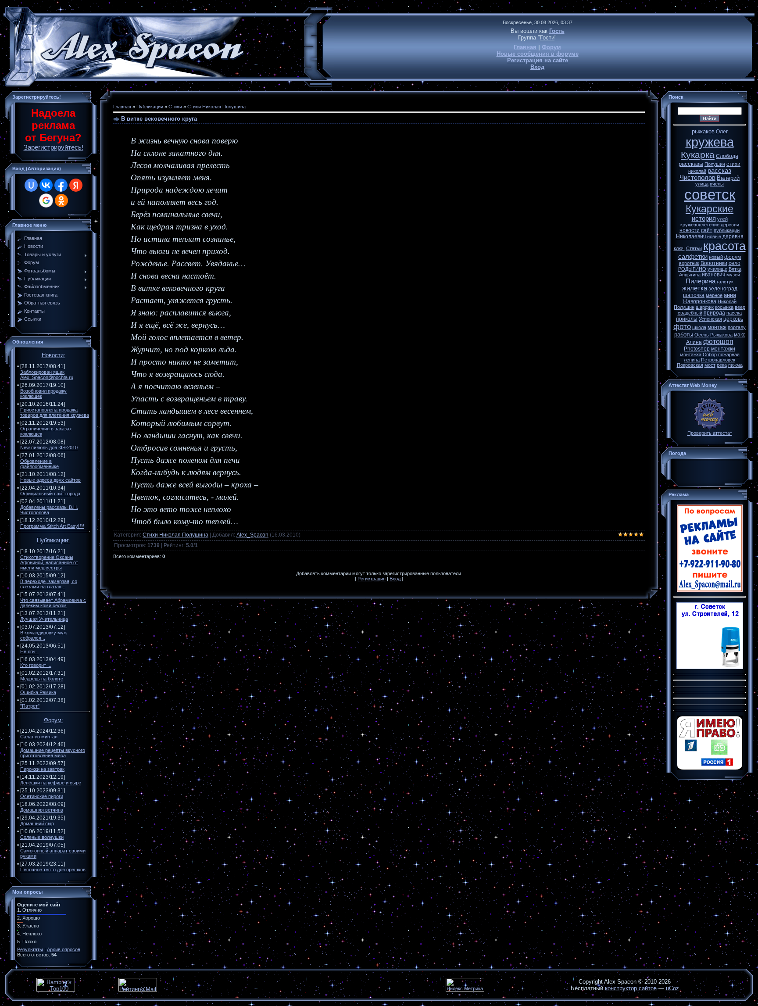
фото (682, 326)
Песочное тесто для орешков (53, 869)
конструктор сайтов (631, 988)
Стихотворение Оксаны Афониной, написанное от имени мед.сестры (49, 562)
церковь (733, 319)
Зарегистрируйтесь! (53, 147)
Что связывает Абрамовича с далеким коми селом (53, 603)
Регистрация (372, 578)
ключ (679, 248)
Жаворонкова (699, 301)
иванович (713, 275)
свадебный (690, 312)
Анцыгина (690, 274)
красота (724, 246)
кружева (710, 142)
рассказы (691, 164)
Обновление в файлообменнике (39, 463)
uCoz (672, 988)
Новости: (53, 355)
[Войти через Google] (46, 200)
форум (732, 257)
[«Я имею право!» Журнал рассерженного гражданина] (710, 768)
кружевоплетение (699, 224)
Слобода (727, 156)
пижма (735, 365)
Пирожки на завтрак (42, 769)
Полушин (714, 164)
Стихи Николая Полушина (216, 106)
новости (689, 230)
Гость (557, 31)
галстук (725, 281)
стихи (733, 164)
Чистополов (697, 177)
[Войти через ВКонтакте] (46, 185)
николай (697, 171)
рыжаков (703, 131)
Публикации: (53, 540)
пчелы (717, 183)
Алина (694, 342)
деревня (733, 236)
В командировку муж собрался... (43, 635)
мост (709, 365)
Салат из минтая (38, 736)
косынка (724, 307)
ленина (692, 359)
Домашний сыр (37, 823)
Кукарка (698, 155)
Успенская (710, 319)
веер (740, 307)
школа (699, 327)
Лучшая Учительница (44, 619)
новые (714, 236)
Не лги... (29, 651)
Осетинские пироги (41, 796)
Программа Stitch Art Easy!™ (52, 526)
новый (716, 257)
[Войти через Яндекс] (75, 185)
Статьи (694, 248)
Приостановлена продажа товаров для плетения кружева (54, 412)
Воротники (714, 263)
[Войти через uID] (31, 185)
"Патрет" (29, 706)
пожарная (729, 354)
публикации (727, 230)
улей (722, 219)
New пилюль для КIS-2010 (49, 447)
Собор (710, 354)
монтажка (690, 354)
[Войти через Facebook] (61, 185)
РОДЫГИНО (692, 269)
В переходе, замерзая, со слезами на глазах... (48, 584)
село (734, 263)
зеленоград (722, 289)
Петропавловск (718, 359)
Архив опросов (63, 949)
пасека (734, 312)
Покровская (690, 365)
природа (714, 313)
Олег (722, 132)
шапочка (693, 295)
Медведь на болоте (41, 678)
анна (730, 295)
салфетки (693, 256)
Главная (525, 47)
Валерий (728, 178)
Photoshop (697, 349)
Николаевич (691, 236)
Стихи (175, 106)
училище (717, 269)
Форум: (53, 720)
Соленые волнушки (42, 837)
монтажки (723, 349)
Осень (701, 334)
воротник (689, 263)
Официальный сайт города (50, 493)
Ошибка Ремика (38, 692)
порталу (737, 327)
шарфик (705, 307)
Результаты (30, 949)
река (722, 365)
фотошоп (718, 341)
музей (733, 274)
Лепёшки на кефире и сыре (50, 782)
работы (683, 334)
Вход (537, 67)
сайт (706, 230)
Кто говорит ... (35, 665)
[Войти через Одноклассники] (61, 200)
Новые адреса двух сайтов (50, 480)
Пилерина (700, 281)
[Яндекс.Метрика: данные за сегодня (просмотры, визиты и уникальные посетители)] (465, 985)
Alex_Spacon (252, 535)
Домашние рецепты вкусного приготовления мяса (52, 753)
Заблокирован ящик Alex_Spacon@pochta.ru (46, 374)
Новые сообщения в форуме (538, 53)
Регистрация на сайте (537, 60)
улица (701, 183)
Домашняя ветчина (41, 810)
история (704, 218)
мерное (714, 295)
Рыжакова (721, 334)
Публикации (149, 106)
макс (739, 335)
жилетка (694, 288)
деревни (730, 224)
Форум (551, 47)
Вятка (735, 269)
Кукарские (709, 209)
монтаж (717, 327)
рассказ (719, 170)
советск (709, 194)
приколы (686, 319)
